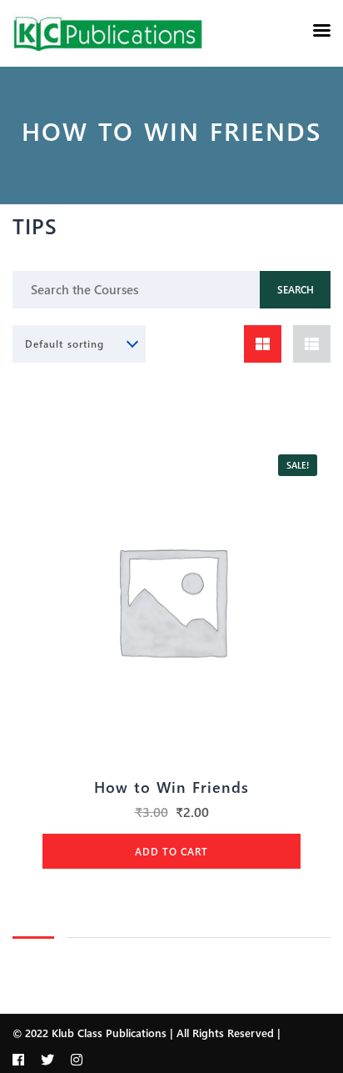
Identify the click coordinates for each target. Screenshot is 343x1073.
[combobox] (79, 344)
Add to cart (171, 851)
